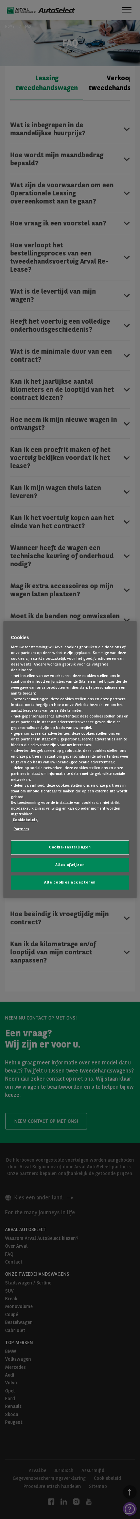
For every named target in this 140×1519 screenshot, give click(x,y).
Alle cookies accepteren (70, 882)
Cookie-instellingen (70, 847)
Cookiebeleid (25, 819)
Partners (21, 828)
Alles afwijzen (70, 864)
